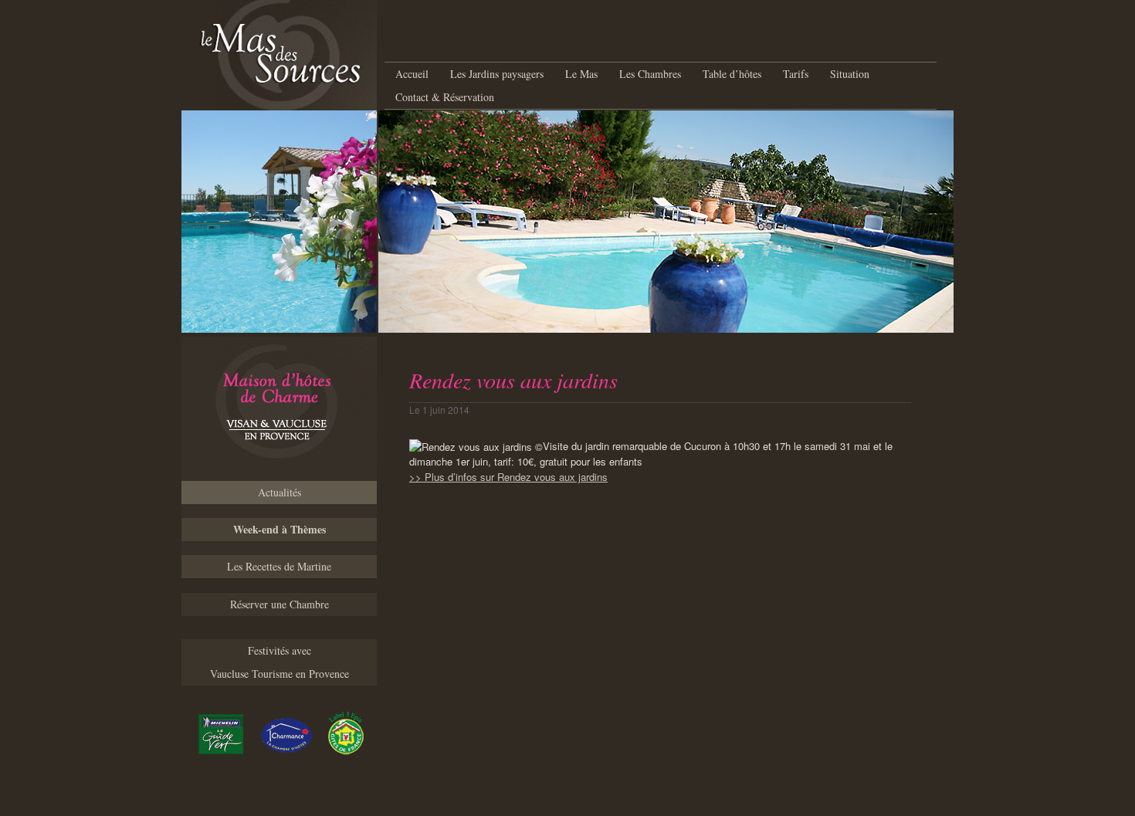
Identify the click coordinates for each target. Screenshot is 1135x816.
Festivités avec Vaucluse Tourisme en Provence (279, 662)
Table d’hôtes (732, 73)
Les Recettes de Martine (279, 566)
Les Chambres (650, 73)
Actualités (279, 492)
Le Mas (581, 73)
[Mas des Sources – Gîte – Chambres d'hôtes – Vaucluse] (279, 409)
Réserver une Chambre (279, 604)
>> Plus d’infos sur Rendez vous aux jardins (508, 476)
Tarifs (795, 73)
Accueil (412, 73)
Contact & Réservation (444, 97)
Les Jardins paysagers (497, 73)
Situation (849, 73)
